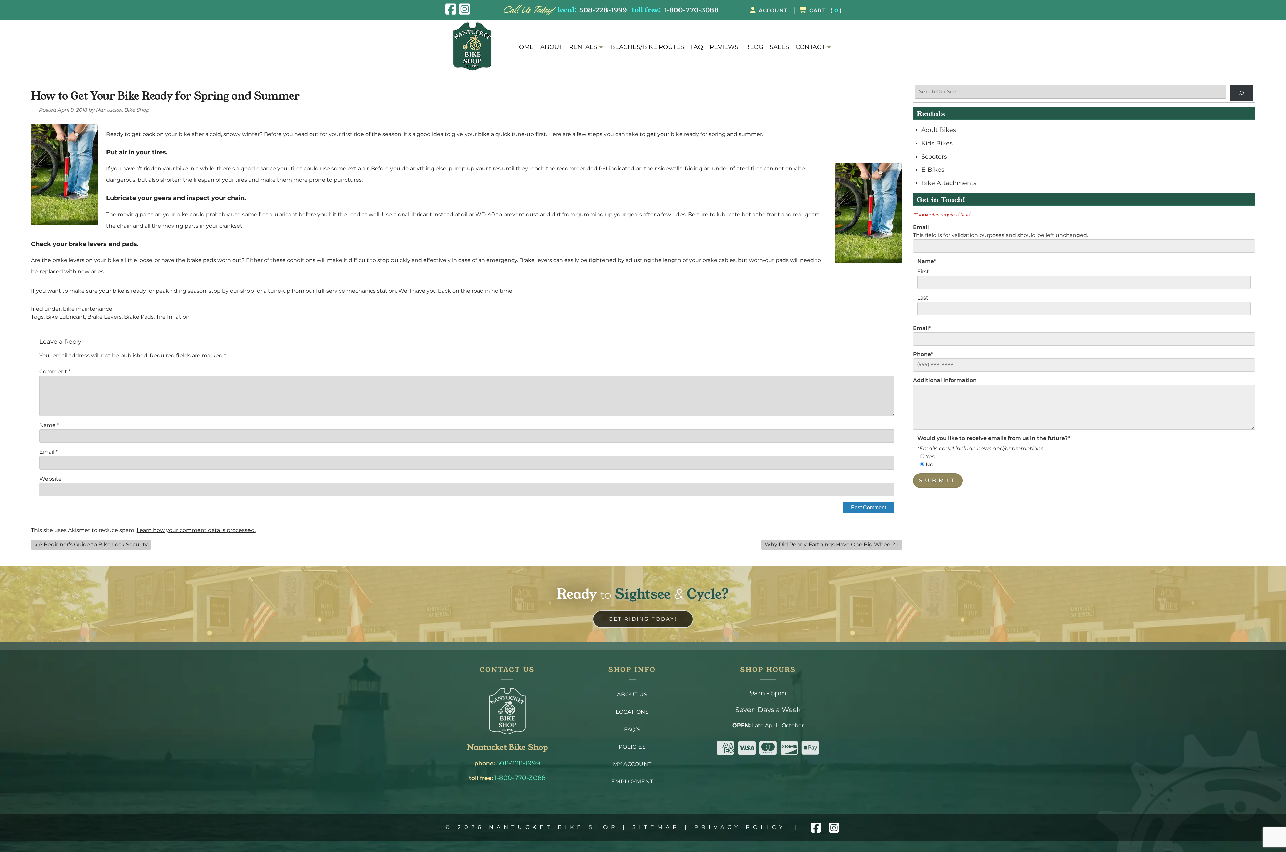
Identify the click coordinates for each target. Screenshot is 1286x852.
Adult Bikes (938, 130)
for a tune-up (272, 291)
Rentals (583, 47)
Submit (938, 480)
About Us (632, 694)
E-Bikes (932, 169)
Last (922, 297)
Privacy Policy (740, 827)
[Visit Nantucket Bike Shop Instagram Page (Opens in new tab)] (465, 9)
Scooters (934, 156)
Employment (632, 781)
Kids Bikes (937, 143)
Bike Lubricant (65, 317)
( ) (825, 10)
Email (48, 452)
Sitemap (656, 827)
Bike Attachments (948, 183)
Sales (779, 47)
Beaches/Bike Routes (647, 47)
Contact (810, 47)
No (929, 464)
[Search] (1242, 93)
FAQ (696, 47)
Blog (754, 47)
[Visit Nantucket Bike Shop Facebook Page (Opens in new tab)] (451, 9)
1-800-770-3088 (691, 10)
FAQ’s (632, 729)
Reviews (724, 47)
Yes (930, 456)
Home (524, 47)
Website (50, 479)
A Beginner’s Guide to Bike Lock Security (93, 544)
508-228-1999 (603, 10)
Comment (54, 371)
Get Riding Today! (643, 619)
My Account (632, 764)
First (923, 271)
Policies (632, 747)
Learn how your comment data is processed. (196, 530)
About (551, 47)
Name (49, 425)
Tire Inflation (173, 317)
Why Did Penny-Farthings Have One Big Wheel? (830, 544)
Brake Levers (104, 317)
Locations (632, 712)
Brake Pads (139, 317)
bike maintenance (87, 309)
